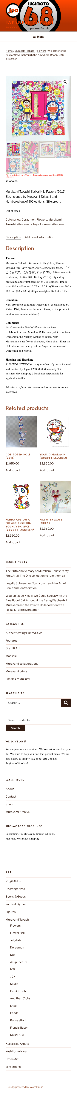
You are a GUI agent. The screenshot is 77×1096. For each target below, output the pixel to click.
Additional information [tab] (39, 237)
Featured (12, 640)
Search (15, 728)
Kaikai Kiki (17, 1035)
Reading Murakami (18, 679)
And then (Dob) (20, 998)
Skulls (14, 984)
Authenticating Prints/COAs (24, 633)
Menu (40, 36)
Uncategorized (15, 889)
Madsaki (11, 656)
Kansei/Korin (18, 1020)
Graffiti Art (13, 648)
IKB (12, 969)
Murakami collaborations (22, 663)
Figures (11, 912)
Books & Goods (16, 896)
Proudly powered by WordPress (24, 1087)
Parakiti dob (18, 991)
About (10, 789)
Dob (13, 955)
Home (9, 50)
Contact (11, 796)
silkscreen (58, 224)
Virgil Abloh (13, 881)
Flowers (41, 50)
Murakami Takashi (25, 50)
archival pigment (17, 904)
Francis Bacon (19, 1027)
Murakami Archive (18, 812)
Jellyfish (15, 940)
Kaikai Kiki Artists (17, 1043)
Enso (13, 1005)
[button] (65, 82)
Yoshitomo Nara (16, 1051)
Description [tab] (13, 237)
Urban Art (12, 1059)
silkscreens (24, 224)
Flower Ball (17, 933)
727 (12, 976)
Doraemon (28, 219)
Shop (9, 804)
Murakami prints (16, 671)
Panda (14, 1013)
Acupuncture (18, 962)
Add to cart (13, 470)
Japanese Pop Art (30, 22)
